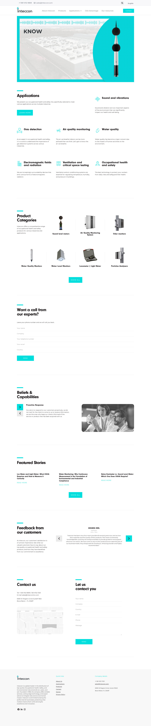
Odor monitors (119, 234)
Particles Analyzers (119, 266)
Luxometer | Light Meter (90, 266)
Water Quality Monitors (31, 266)
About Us (59, 681)
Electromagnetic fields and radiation (37, 164)
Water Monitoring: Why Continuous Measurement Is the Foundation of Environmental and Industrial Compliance (73, 477)
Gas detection (33, 129)
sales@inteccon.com (44, 3)
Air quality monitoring (76, 129)
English (130, 3)
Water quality (110, 129)
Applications (60, 684)
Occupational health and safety (115, 164)
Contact (58, 689)
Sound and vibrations (115, 98)
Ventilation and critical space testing (76, 164)
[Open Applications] (81, 11)
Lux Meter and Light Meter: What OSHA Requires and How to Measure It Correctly (33, 476)
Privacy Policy (60, 694)
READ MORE (22, 483)
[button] (122, 3)
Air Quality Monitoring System (90, 234)
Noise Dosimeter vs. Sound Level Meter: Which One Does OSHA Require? (117, 475)
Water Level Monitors (60, 266)
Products (59, 686)
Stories (58, 692)
